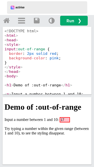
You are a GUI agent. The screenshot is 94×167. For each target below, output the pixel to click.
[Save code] (36, 21)
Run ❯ (73, 21)
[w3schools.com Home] (6, 21)
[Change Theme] (51, 21)
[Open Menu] (21, 21)
